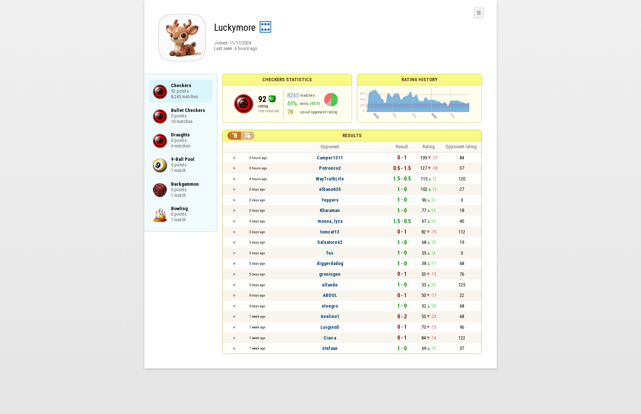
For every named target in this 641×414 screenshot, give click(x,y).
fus (329, 253)
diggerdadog (330, 263)
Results (352, 135)
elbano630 (330, 189)
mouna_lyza (330, 221)
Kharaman (330, 210)
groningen (330, 274)
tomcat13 (329, 232)
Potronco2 (330, 168)
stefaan (330, 348)
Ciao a (329, 338)
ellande (330, 285)
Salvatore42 (329, 242)
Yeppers (330, 200)
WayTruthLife (330, 179)
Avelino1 (329, 316)
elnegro (330, 306)
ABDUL (330, 295)
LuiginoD (329, 327)
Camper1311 (330, 157)
